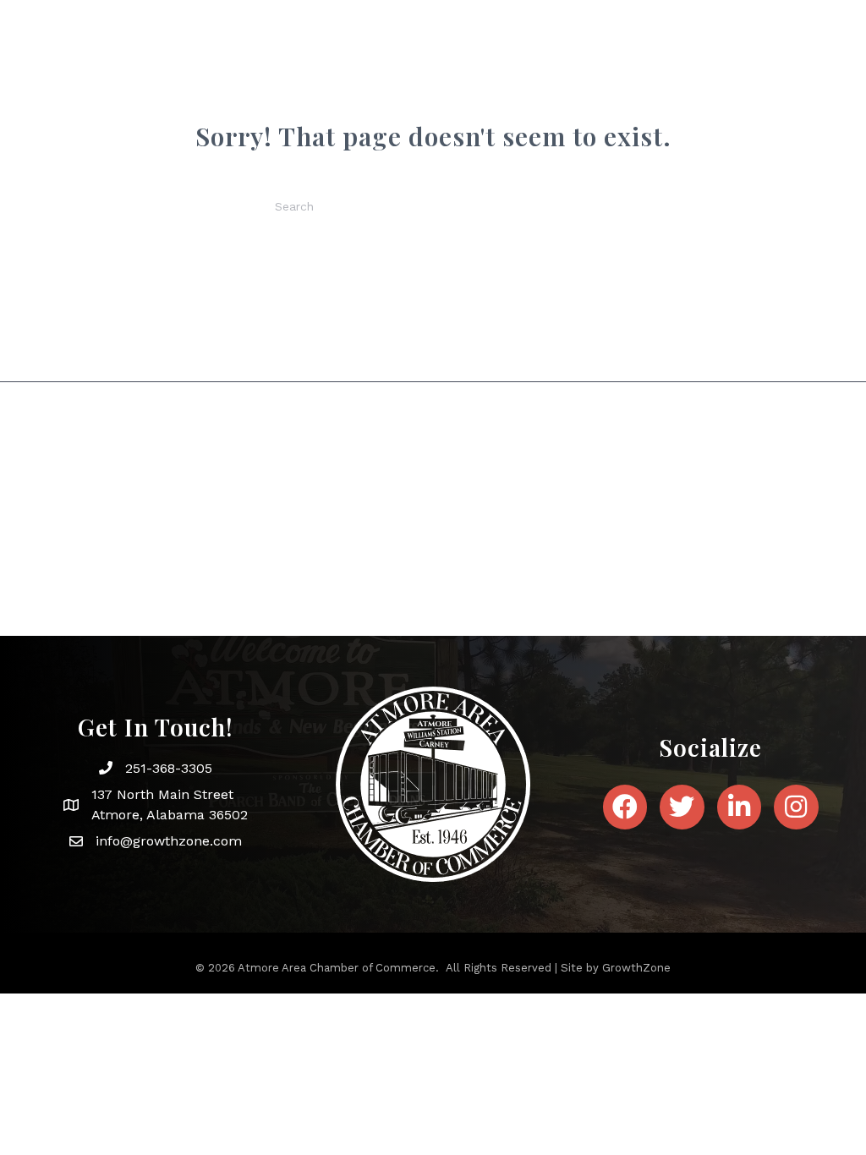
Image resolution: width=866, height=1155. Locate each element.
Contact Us (784, 55)
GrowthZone (636, 967)
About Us (304, 55)
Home (230, 55)
